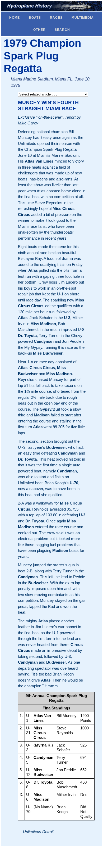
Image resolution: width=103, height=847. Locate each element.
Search (62, 30)
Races (56, 17)
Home (14, 17)
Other (39, 30)
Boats (35, 17)
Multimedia (83, 17)
